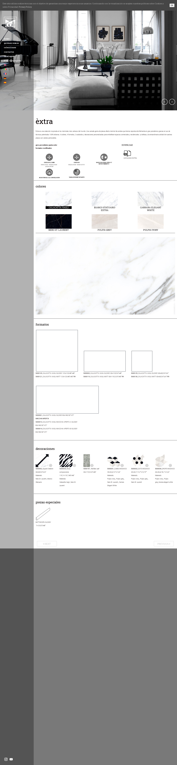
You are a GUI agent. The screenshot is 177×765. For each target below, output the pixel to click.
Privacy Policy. (25, 7)
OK (172, 5)
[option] (59, 200)
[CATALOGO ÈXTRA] (130, 161)
